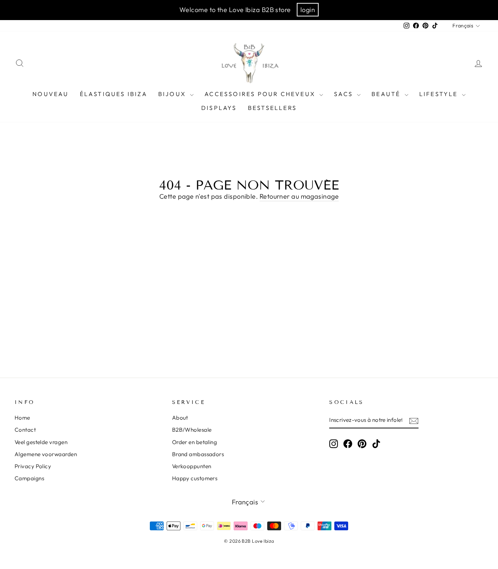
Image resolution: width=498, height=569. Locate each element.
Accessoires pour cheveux (261, 94)
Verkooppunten (191, 466)
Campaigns (29, 478)
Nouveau (50, 94)
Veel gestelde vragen (41, 442)
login (307, 9)
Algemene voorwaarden (46, 454)
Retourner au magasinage (299, 196)
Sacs (344, 94)
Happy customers (195, 478)
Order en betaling (194, 442)
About (180, 417)
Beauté (386, 94)
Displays (219, 107)
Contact (25, 429)
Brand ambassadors (198, 454)
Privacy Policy (33, 466)
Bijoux (173, 94)
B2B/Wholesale (192, 429)
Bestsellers (272, 107)
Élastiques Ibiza (113, 94)
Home (22, 417)
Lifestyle (439, 94)
